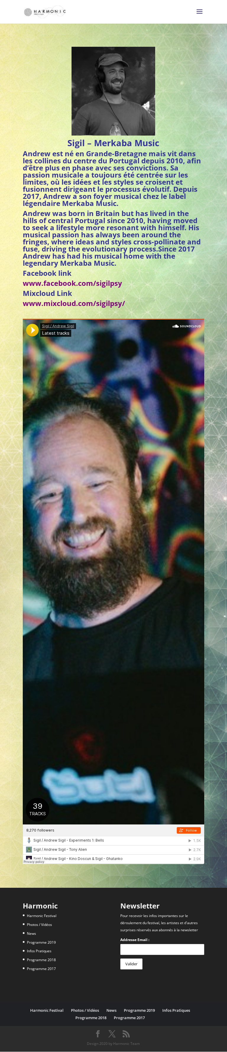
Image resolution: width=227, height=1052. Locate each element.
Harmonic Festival (41, 915)
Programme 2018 (41, 959)
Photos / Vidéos (39, 924)
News (31, 933)
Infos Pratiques (39, 950)
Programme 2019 (41, 942)
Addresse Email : (134, 939)
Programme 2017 (41, 968)
